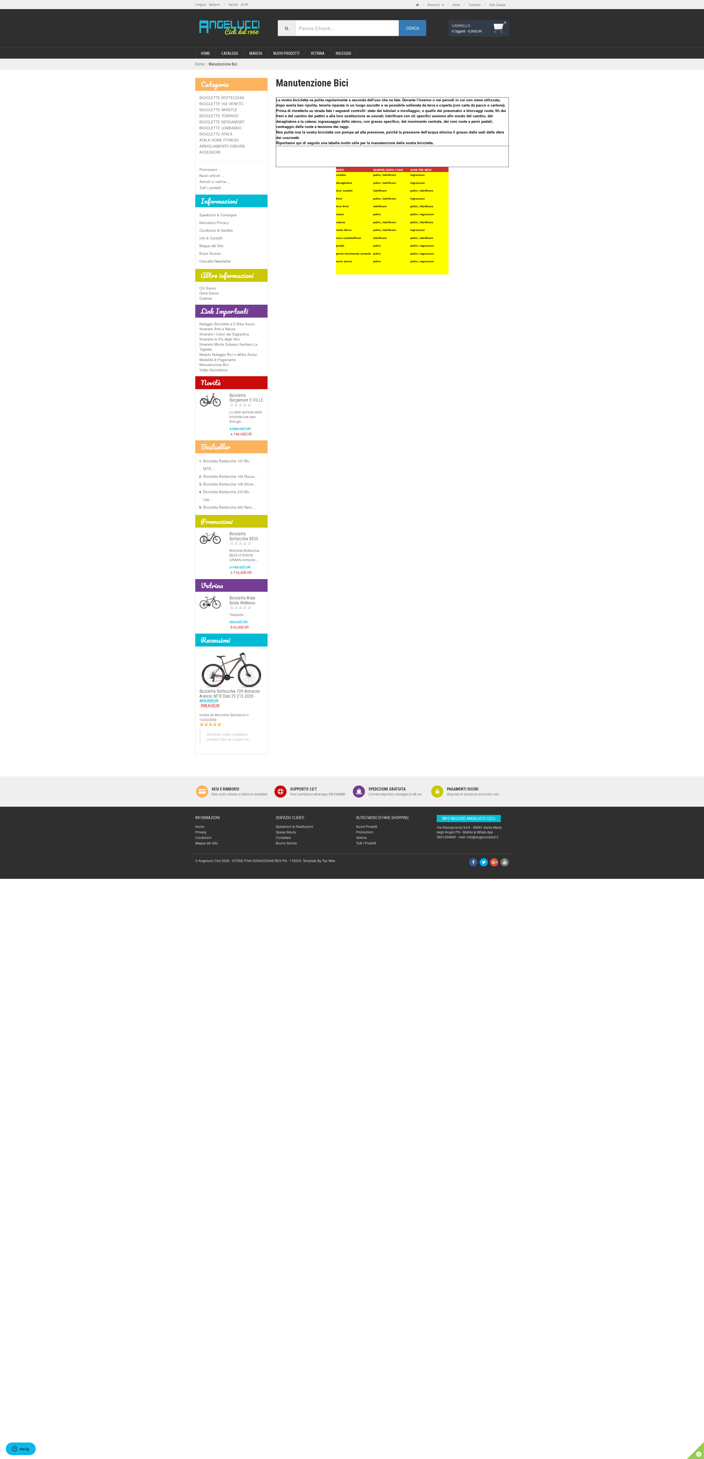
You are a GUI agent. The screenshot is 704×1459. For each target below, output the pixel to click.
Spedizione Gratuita (387, 789)
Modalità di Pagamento (217, 359)
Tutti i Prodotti (366, 843)
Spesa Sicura (286, 832)
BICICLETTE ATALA (215, 134)
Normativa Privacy (214, 222)
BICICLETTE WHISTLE (218, 109)
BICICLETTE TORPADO (218, 115)
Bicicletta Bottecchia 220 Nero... (229, 507)
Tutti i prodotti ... (212, 187)
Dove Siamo (209, 293)
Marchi (255, 53)
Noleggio (343, 53)
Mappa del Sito (211, 245)
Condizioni (203, 837)
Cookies (205, 298)
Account (434, 4)
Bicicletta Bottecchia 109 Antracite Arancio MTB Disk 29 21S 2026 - (229, 698)
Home (205, 53)
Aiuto (456, 4)
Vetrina (317, 53)
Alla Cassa (497, 4)
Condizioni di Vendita (216, 230)
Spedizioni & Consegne (218, 214)
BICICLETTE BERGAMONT (221, 121)
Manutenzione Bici (214, 364)
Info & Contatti (210, 238)
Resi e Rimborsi (225, 789)
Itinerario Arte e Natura (217, 328)
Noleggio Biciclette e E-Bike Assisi (227, 323)
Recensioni (215, 640)
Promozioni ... (210, 169)
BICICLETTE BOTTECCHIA (221, 97)
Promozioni (217, 521)
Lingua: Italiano (207, 4)
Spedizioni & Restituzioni (294, 826)
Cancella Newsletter (215, 261)
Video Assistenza (213, 369)
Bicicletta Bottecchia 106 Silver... (229, 484)
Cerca (412, 28)
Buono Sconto (286, 843)
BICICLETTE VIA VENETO (221, 103)
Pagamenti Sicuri (463, 789)
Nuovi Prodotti (286, 53)
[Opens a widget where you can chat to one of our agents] (21, 1449)
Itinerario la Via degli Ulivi (219, 339)
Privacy (200, 832)
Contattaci (283, 837)
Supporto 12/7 (303, 789)
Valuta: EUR (238, 4)
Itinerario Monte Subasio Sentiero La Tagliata (228, 347)
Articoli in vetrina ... (214, 181)
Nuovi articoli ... (211, 175)
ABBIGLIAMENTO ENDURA (222, 146)
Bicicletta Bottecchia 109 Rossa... (230, 476)
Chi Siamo (207, 288)
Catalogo (229, 53)
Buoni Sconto (210, 253)
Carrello (475, 4)
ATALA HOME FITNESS (219, 140)
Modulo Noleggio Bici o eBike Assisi (228, 354)
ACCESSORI (210, 152)
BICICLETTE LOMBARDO (220, 127)
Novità (211, 382)
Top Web (328, 860)
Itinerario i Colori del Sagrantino (224, 334)
